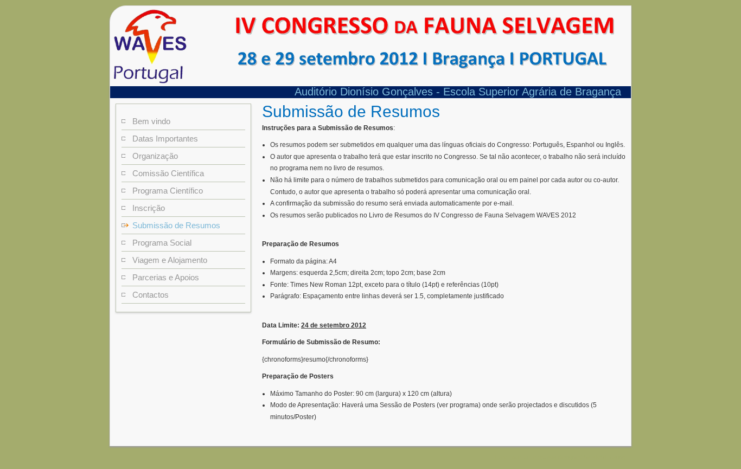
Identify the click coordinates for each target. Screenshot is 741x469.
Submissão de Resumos (176, 225)
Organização (155, 155)
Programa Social (161, 242)
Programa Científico (167, 190)
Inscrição (148, 208)
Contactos (150, 294)
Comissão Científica (168, 173)
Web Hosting (608, 457)
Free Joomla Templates (526, 457)
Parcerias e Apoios (165, 277)
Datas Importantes (165, 138)
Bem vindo (151, 121)
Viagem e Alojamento (169, 260)
